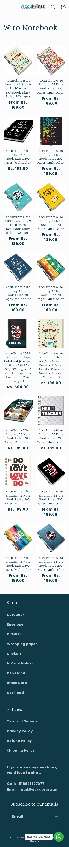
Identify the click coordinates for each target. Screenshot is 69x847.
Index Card (17, 683)
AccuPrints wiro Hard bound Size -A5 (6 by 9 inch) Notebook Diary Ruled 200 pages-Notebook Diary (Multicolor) (51, 365)
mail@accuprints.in (38, 789)
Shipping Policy (21, 750)
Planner (14, 634)
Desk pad (15, 692)
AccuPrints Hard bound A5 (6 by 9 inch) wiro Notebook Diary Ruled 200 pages (18, 88)
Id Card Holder (20, 663)
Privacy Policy (20, 731)
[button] (6, 7)
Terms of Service (22, 721)
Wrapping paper (22, 644)
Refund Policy (19, 741)
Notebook (16, 614)
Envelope (15, 624)
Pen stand (16, 673)
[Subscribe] (57, 816)
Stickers (14, 653)
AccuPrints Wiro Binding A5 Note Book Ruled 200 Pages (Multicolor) (51, 86)
